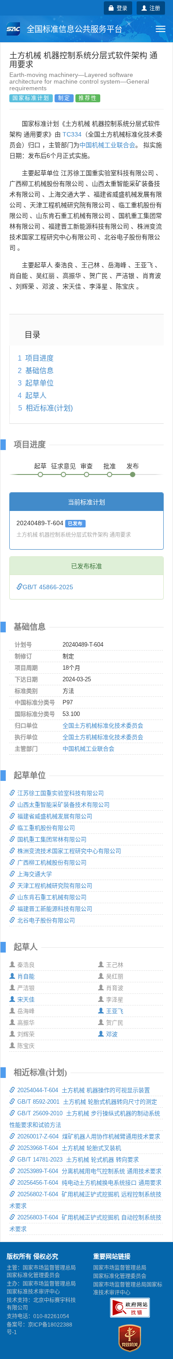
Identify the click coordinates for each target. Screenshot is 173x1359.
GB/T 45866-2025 (48, 587)
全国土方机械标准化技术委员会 (103, 725)
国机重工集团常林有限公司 (51, 839)
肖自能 (26, 976)
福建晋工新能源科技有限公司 (54, 908)
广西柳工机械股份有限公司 (51, 862)
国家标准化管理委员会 (119, 1276)
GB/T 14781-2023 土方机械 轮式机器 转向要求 (78, 1159)
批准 (109, 466)
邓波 (112, 1034)
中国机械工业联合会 (107, 145)
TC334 (72, 134)
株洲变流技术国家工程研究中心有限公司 (69, 851)
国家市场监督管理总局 (119, 1268)
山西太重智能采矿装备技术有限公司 (63, 804)
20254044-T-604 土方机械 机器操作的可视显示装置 (83, 1090)
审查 (86, 466)
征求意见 (63, 466)
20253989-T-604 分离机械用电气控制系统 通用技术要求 (89, 1171)
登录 (120, 8)
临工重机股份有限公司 (46, 827)
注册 (153, 8)
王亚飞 (114, 1011)
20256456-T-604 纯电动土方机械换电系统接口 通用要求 (89, 1182)
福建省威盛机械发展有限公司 (54, 816)
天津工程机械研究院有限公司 (54, 885)
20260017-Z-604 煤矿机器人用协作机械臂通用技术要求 (88, 1136)
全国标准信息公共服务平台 (73, 29)
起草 (40, 466)
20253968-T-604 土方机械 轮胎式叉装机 (69, 1148)
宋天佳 (26, 999)
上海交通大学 (34, 874)
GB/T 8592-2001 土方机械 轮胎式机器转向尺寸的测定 (87, 1101)
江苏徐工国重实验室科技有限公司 (60, 793)
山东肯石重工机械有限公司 (51, 897)
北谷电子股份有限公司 (46, 920)
